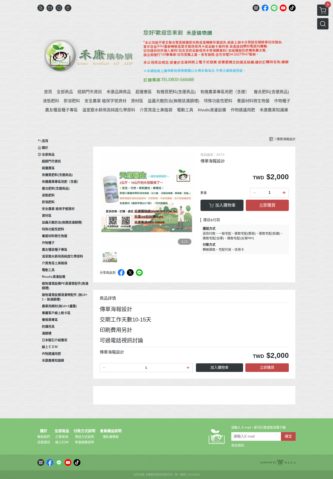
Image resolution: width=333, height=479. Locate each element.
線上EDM (62, 442)
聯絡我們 (43, 436)
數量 (203, 192)
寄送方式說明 (84, 436)
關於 (43, 431)
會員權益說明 (111, 431)
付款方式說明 (84, 431)
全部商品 (62, 431)
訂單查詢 (62, 436)
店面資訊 (43, 442)
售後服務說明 (84, 442)
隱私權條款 (111, 436)
